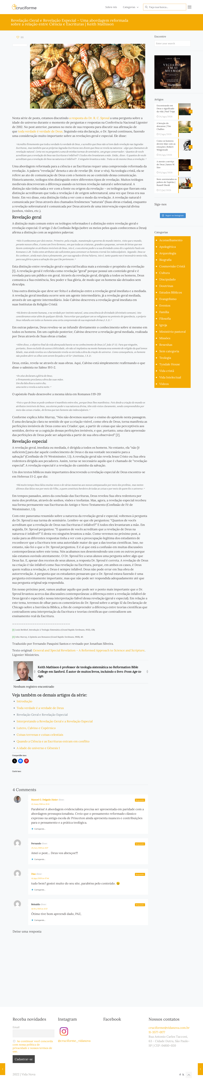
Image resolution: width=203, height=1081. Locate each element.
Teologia (165, 358)
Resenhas (165, 344)
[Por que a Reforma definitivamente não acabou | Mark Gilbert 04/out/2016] (200, 1069)
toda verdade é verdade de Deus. (40, 131)
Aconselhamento (170, 240)
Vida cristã (166, 371)
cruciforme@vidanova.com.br (169, 1027)
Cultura (164, 273)
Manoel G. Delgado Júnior (44, 799)
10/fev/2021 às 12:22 (39, 909)
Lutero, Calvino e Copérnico (36, 728)
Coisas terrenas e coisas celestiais (40, 734)
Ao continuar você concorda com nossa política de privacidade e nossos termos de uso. (33, 1046)
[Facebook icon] (180, 1074)
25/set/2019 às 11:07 (39, 848)
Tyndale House (169, 364)
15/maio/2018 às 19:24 (40, 804)
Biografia (165, 260)
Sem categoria (169, 351)
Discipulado (167, 279)
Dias (33, 873)
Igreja (163, 325)
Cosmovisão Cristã (172, 266)
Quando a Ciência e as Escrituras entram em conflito (53, 741)
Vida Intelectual (170, 377)
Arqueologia (167, 253)
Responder (140, 800)
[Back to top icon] (189, 1075)
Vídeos (164, 384)
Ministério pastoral (172, 331)
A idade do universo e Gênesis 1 (38, 748)
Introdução (24, 701)
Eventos (164, 305)
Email (16, 1027)
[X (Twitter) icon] (183, 1074)
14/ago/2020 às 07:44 (40, 878)
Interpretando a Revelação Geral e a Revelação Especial (55, 721)
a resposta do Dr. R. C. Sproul (89, 118)
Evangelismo (168, 299)
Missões (164, 338)
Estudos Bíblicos (170, 292)
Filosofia (165, 318)
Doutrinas (166, 286)
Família (164, 312)
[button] (34, 671)
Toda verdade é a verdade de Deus (40, 708)
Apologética (167, 247)
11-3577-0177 (157, 1032)
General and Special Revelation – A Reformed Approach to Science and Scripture (89, 650)
